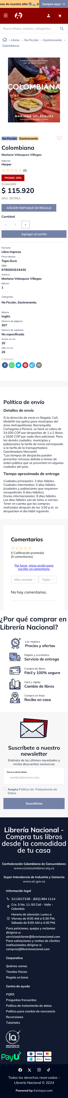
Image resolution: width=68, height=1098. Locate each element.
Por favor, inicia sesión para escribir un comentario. (34, 567)
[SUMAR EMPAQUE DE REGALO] (29, 208)
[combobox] (34, 28)
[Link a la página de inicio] (5, 40)
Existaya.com (43, 1090)
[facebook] (5, 365)
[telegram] (32, 365)
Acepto (32, 791)
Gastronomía (52, 40)
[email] (39, 365)
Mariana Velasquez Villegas (22, 155)
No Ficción (31, 40)
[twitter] (18, 365)
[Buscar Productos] (62, 28)
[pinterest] (25, 365)
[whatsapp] (12, 365)
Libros (15, 40)
